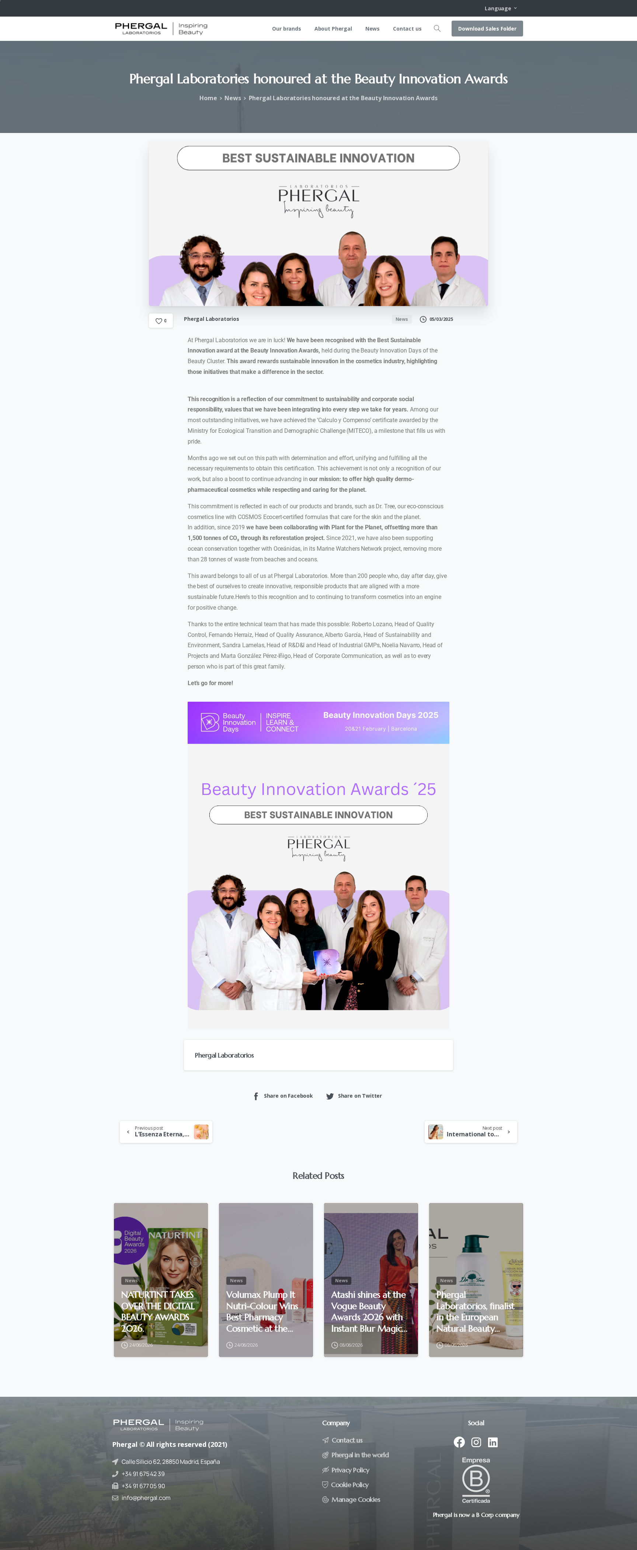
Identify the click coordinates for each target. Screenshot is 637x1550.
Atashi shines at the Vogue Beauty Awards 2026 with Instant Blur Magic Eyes (368, 1312)
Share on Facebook (288, 1095)
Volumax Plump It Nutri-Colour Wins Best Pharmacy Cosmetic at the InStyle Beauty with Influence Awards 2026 (262, 1312)
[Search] (437, 29)
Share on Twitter (360, 1095)
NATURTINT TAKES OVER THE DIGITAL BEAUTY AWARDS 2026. (157, 1311)
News (232, 98)
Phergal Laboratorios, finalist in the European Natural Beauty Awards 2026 (475, 1312)
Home (208, 98)
